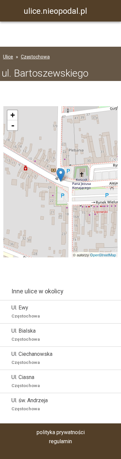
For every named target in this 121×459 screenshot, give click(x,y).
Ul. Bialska (25, 335)
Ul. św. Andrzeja (29, 404)
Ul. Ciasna (25, 381)
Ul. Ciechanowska (31, 358)
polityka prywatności (61, 432)
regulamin (60, 441)
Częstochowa (35, 56)
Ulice (8, 56)
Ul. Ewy (25, 311)
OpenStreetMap (103, 254)
